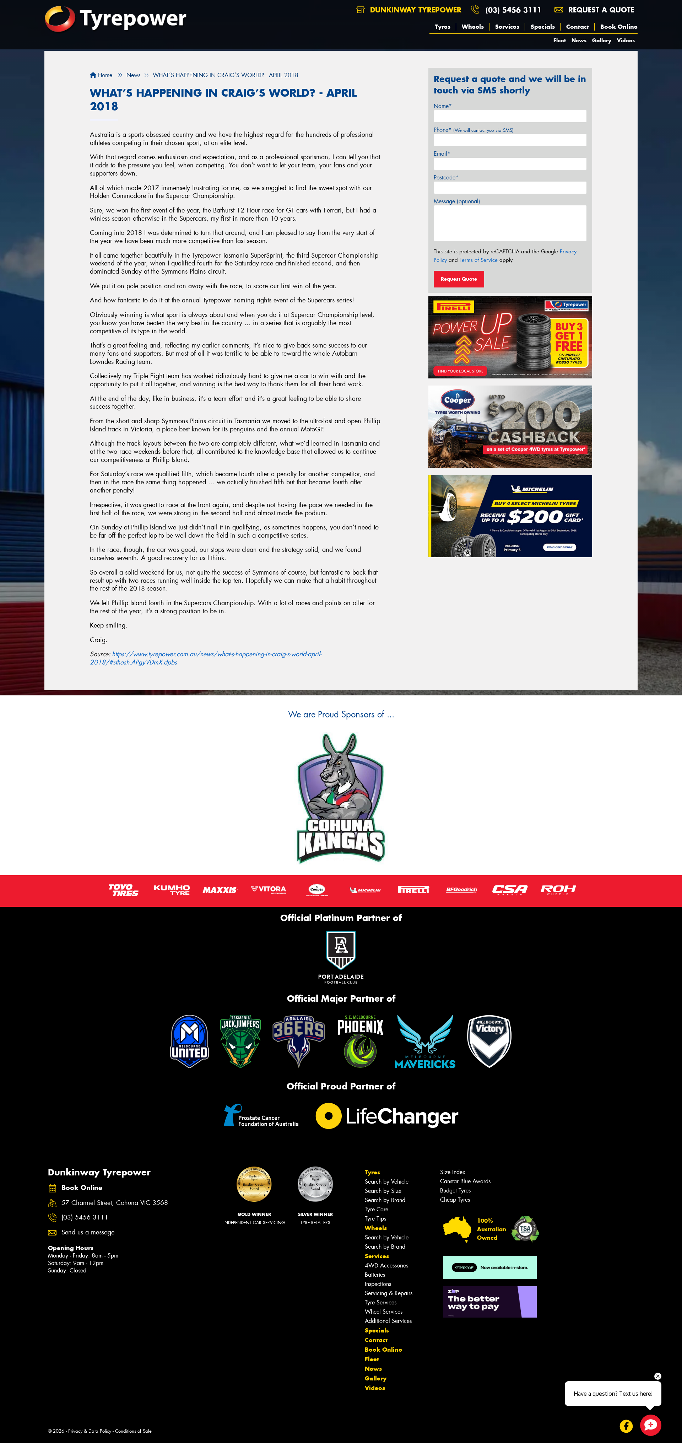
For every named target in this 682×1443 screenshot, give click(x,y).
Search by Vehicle (386, 1181)
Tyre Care (376, 1209)
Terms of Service (479, 260)
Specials (543, 27)
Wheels (473, 27)
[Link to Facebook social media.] (626, 1426)
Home (104, 75)
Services (507, 27)
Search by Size (383, 1191)
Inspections (378, 1284)
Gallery (601, 40)
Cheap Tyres (455, 1200)
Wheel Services (383, 1311)
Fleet (559, 40)
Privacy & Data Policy (89, 1431)
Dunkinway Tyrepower (414, 9)
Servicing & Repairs (388, 1293)
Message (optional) (457, 201)
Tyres (442, 27)
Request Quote (459, 279)
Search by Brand (385, 1200)
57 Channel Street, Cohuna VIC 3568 (114, 1203)
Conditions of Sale (133, 1431)
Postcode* (446, 177)
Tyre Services (380, 1302)
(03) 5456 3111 (514, 9)
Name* (443, 106)
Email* (442, 153)
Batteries (375, 1274)
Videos (626, 40)
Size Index (452, 1172)
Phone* (474, 130)
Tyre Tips (375, 1218)
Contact (577, 27)
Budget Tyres (455, 1190)
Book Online (619, 27)
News (579, 40)
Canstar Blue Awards (465, 1181)
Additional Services (388, 1321)
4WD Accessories (386, 1265)
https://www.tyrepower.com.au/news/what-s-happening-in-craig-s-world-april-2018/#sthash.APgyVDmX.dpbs (205, 658)
